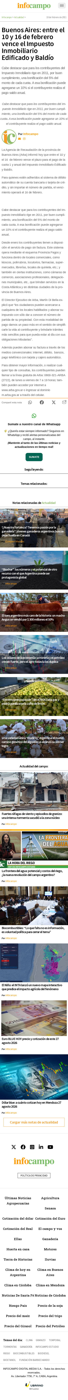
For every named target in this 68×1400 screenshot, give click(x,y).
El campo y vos (50, 1229)
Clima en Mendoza (50, 1285)
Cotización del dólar (17, 1218)
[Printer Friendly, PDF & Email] (64, 403)
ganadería (26, 1346)
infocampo (11, 583)
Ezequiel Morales (14, 541)
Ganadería (50, 1239)
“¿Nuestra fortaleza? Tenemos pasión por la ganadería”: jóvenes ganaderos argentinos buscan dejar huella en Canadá (33, 531)
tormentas (10, 1346)
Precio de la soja (50, 1305)
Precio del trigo (50, 1316)
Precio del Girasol (18, 1326)
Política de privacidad (34, 1175)
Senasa (50, 1208)
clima (29, 1340)
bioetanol (9, 1360)
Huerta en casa (17, 1249)
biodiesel (43, 1353)
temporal (55, 1340)
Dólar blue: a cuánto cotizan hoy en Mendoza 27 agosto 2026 (31, 1104)
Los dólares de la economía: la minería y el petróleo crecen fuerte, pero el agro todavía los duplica (33, 660)
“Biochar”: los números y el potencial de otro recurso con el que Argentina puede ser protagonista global (29, 573)
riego (6, 1353)
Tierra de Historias (17, 1259)
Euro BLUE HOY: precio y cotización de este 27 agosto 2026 (30, 1041)
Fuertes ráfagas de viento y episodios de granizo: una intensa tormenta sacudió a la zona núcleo (32, 816)
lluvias (50, 1259)
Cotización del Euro (50, 1218)
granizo (41, 1340)
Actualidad (19, 17)
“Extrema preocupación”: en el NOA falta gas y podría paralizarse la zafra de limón (30, 701)
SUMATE (34, 457)
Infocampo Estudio (47, 1346)
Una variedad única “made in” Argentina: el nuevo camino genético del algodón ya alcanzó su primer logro (33, 742)
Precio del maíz (18, 1316)
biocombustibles (23, 1353)
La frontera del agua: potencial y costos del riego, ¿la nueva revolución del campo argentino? (32, 873)
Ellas (18, 1239)
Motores (50, 1249)
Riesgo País (18, 1305)
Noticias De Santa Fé (18, 1295)
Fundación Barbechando (34, 1360)
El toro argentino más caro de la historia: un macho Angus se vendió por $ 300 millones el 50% (33, 617)
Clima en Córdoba (17, 1285)
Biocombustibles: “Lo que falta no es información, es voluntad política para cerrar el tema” (33, 930)
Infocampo (7, 17)
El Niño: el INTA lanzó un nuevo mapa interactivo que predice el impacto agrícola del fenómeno (32, 987)
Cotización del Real (18, 1229)
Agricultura (50, 1198)
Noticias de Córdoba (50, 1295)
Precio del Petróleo (50, 1326)
